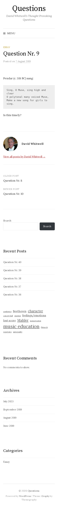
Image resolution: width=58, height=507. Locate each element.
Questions (29, 9)
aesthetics (7, 311)
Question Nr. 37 (12, 286)
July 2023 (8, 401)
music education (21, 326)
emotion (17, 316)
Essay (6, 47)
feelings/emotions (34, 315)
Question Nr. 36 (12, 294)
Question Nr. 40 (12, 262)
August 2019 (9, 417)
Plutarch (44, 327)
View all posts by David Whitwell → (24, 156)
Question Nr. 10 (13, 194)
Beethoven (19, 311)
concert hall (8, 316)
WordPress (25, 496)
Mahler (23, 320)
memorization (35, 321)
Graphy (45, 496)
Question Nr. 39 (12, 270)
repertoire (7, 332)
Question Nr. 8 (12, 180)
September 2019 (12, 409)
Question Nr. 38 (12, 278)
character (35, 311)
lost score (9, 320)
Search (7, 220)
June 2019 (8, 425)
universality (17, 332)
